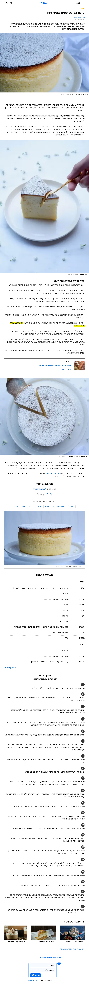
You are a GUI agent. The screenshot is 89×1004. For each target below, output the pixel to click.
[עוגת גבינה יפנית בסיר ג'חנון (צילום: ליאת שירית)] (44, 64)
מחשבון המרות (10, 668)
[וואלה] (44, 3)
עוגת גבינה (76, 949)
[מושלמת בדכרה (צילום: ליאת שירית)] (44, 208)
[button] (78, 3)
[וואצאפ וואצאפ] (11, 3)
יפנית (61, 949)
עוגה (70, 949)
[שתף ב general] (6, 3)
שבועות (66, 949)
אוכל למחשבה (52, 474)
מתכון (83, 949)
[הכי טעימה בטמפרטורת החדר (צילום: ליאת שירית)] (44, 418)
